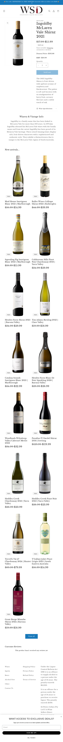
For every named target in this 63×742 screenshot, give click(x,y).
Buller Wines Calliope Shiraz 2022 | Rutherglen (44, 202)
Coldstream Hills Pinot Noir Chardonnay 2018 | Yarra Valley (43, 261)
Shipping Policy (29, 667)
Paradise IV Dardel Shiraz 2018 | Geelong (44, 439)
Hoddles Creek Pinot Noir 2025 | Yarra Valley (44, 500)
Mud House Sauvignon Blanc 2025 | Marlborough (17, 202)
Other (7, 684)
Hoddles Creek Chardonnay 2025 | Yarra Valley (17, 501)
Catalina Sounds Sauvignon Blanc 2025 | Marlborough (16, 380)
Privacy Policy (28, 671)
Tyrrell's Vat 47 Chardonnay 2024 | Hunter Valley (18, 561)
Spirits (7, 671)
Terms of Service (29, 680)
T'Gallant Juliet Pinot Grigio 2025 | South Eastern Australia (42, 561)
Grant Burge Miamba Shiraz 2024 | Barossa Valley (15, 621)
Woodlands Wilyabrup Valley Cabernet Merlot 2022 (16, 440)
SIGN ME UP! (32, 733)
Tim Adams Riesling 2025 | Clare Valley (45, 321)
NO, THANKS (31, 737)
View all (31, 636)
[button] (4, 11)
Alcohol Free (10, 680)
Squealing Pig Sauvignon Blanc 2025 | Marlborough (17, 260)
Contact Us (9, 688)
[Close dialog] (61, 717)
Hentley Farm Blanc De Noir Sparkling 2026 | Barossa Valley (43, 380)
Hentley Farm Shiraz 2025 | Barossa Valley (17, 321)
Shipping (50, 48)
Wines (7, 667)
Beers (7, 675)
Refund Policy (28, 675)
